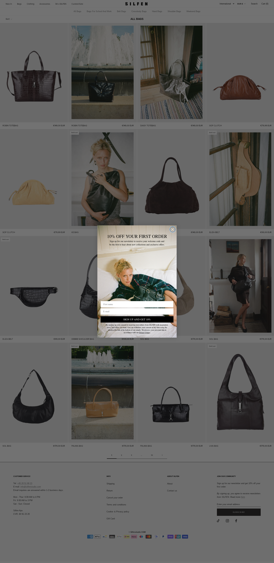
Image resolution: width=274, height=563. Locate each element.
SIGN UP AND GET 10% (137, 319)
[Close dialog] (172, 229)
